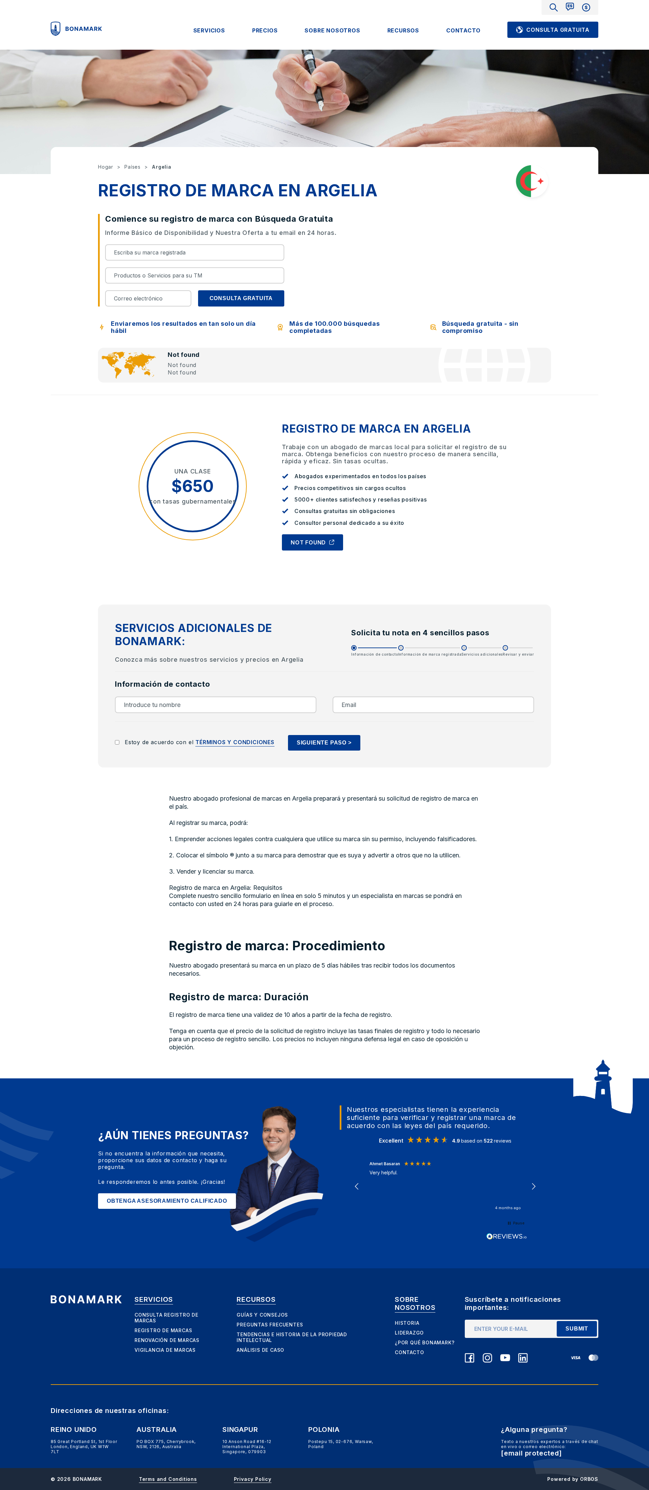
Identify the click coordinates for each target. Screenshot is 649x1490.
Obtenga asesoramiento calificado (167, 1201)
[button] (357, 1186)
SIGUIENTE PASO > (324, 743)
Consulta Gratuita (558, 29)
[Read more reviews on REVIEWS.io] (506, 1236)
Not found (308, 542)
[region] (445, 1186)
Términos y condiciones (234, 742)
